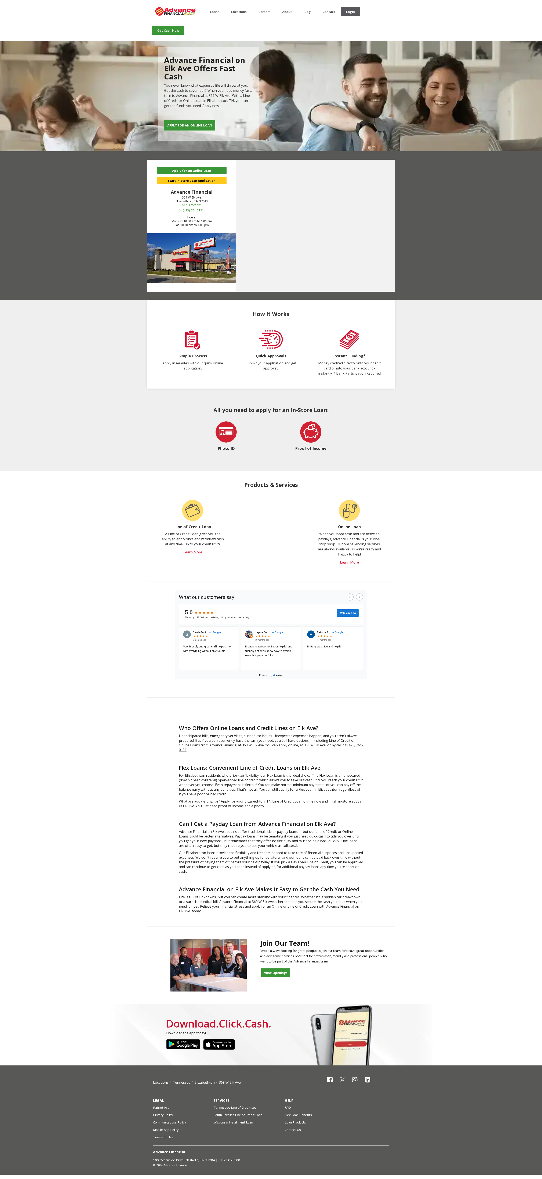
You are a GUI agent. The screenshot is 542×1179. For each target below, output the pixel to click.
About (287, 12)
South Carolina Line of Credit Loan (238, 1115)
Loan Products (295, 1122)
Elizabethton (205, 1082)
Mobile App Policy (166, 1130)
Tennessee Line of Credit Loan (236, 1107)
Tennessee (181, 1082)
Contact (329, 12)
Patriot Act (161, 1107)
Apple (220, 1044)
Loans (214, 12)
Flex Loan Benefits (298, 1115)
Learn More (192, 552)
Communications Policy (169, 1122)
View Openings (276, 973)
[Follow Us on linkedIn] (367, 1083)
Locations (239, 12)
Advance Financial (175, 11)
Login (350, 12)
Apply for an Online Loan (189, 125)
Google (183, 1044)
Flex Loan (274, 775)
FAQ (288, 1107)
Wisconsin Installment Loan (233, 1122)
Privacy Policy (163, 1115)
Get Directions (192, 205)
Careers (264, 12)
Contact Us (293, 1130)
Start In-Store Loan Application (191, 181)
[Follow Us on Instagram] (355, 1083)
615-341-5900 (229, 1160)
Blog (307, 12)
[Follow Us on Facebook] (330, 1083)
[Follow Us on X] (342, 1083)
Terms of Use (163, 1137)
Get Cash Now (168, 30)
